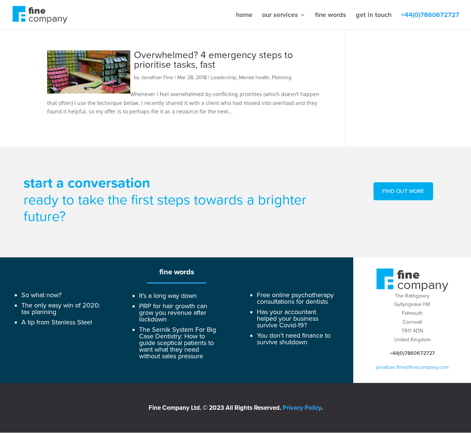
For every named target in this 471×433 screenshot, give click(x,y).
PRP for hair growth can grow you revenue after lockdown (173, 313)
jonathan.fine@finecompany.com (412, 367)
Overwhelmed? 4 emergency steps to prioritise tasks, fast (213, 60)
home (244, 15)
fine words (330, 15)
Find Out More (403, 191)
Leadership (223, 77)
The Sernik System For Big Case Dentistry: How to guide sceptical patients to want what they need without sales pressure (177, 342)
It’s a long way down (168, 295)
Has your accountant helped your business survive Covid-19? (287, 318)
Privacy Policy (302, 408)
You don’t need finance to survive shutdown (293, 338)
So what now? (41, 295)
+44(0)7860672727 (430, 15)
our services (280, 15)
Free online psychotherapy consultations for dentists (295, 298)
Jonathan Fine (157, 77)
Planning (281, 77)
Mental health (254, 77)
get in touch (374, 15)
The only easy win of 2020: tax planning (60, 308)
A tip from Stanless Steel (56, 322)
